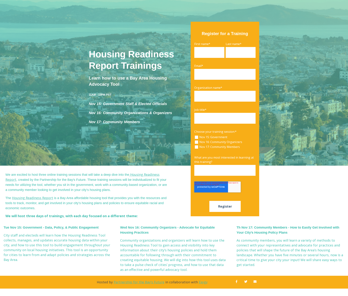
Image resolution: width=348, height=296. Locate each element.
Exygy (203, 282)
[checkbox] (225, 142)
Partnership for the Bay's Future (139, 282)
